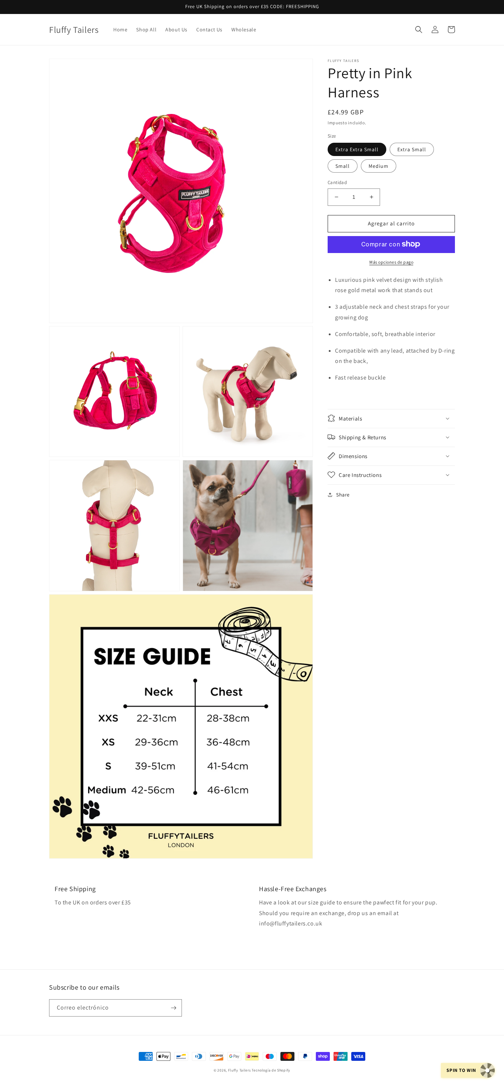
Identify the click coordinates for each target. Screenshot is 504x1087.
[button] (419, 29)
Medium (379, 166)
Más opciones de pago (391, 261)
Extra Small (411, 149)
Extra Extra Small (357, 149)
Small (342, 166)
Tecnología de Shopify (271, 1070)
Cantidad (337, 182)
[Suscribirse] (173, 1008)
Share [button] (343, 494)
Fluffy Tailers (239, 1070)
